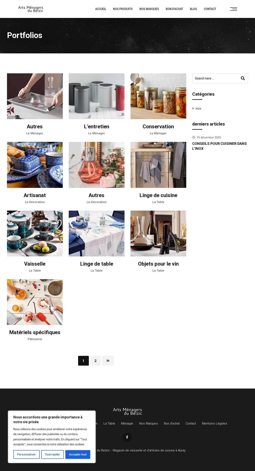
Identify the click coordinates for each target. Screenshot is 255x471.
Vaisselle (34, 264)
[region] (52, 437)
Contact (210, 9)
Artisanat (35, 195)
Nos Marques (149, 9)
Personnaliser (26, 454)
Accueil (100, 9)
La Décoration (35, 202)
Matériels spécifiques (34, 332)
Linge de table (96, 264)
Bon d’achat (174, 9)
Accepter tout (77, 454)
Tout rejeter (52, 454)
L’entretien (96, 127)
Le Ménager (34, 133)
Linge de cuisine (158, 195)
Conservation (158, 127)
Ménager (127, 423)
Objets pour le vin (158, 264)
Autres (35, 127)
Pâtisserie (35, 339)
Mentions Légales (214, 423)
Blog (193, 9)
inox (198, 108)
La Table (158, 202)
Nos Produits (123, 9)
